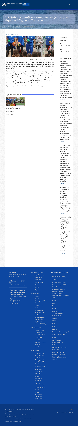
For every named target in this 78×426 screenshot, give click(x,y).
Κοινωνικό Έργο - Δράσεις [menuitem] (40, 343)
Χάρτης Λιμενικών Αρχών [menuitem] (41, 388)
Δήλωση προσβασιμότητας (15, 300)
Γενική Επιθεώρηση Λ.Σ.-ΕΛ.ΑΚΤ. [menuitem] (40, 301)
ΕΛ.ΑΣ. (54, 308)
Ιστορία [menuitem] (37, 287)
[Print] (52, 59)
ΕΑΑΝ (54, 323)
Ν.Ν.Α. (54, 337)
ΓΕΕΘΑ (54, 329)
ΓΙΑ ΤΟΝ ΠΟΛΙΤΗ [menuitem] (36, 327)
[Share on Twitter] (37, 59)
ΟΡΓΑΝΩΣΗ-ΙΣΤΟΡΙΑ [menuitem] (37, 272)
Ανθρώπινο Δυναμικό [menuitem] (38, 278)
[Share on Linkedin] (44, 59)
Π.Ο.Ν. (54, 303)
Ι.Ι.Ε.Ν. (54, 300)
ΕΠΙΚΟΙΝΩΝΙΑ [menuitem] (35, 350)
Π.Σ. (53, 306)
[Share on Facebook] (41, 59)
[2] (20, 101)
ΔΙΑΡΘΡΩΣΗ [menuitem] (35, 293)
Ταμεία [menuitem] (37, 290)
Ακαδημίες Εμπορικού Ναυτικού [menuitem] (38, 371)
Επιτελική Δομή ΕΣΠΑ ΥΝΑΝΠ (59, 286)
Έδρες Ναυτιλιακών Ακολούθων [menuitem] (39, 378)
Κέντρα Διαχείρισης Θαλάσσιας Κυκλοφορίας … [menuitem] (40, 395)
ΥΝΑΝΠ (54, 279)
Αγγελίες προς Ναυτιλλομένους (57, 341)
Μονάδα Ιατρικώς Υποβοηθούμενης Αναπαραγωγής (58, 313)
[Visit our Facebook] (68, 409)
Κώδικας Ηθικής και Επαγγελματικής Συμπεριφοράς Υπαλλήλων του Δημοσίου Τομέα (60, 293)
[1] (11, 101)
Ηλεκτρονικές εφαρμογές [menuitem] (39, 331)
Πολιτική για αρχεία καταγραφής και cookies (18, 295)
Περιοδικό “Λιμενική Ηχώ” (60, 332)
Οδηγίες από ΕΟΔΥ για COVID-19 (59, 348)
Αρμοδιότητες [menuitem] (39, 275)
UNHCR (54, 318)
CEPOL (54, 321)
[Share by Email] (48, 59)
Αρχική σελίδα (7, 26)
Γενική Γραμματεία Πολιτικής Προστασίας (59, 353)
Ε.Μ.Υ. (54, 345)
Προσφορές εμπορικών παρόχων (59, 358)
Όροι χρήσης (14, 303)
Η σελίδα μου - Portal (59, 282)
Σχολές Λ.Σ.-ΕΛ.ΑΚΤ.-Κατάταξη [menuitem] (41, 323)
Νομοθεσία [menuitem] (38, 347)
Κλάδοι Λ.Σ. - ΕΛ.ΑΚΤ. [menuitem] (39, 306)
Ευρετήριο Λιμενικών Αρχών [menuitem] (40, 384)
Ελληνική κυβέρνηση (59, 277)
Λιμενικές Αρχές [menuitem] (40, 366)
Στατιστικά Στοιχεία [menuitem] (38, 338)
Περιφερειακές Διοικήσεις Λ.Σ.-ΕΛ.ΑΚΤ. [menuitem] (40, 312)
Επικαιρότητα (16, 26)
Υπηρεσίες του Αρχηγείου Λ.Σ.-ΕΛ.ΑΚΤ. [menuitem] (40, 355)
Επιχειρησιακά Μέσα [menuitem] (39, 283)
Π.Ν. (53, 326)
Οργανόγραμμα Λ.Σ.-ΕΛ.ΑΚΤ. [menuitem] (40, 318)
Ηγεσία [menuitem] (37, 296)
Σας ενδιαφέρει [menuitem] (40, 335)
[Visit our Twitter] (71, 409)
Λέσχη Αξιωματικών (58, 334)
